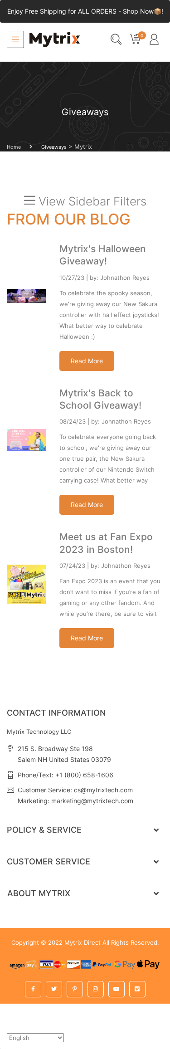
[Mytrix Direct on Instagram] (95, 989)
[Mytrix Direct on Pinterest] (75, 989)
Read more (87, 361)
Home (14, 147)
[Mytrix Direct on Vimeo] (137, 989)
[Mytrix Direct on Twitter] (54, 989)
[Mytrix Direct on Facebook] (33, 989)
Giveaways (54, 147)
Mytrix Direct (82, 942)
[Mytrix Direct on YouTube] (116, 989)
